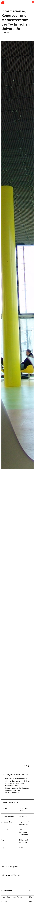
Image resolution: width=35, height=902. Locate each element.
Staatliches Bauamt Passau (11, 897)
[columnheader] (15, 890)
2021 (31, 897)
